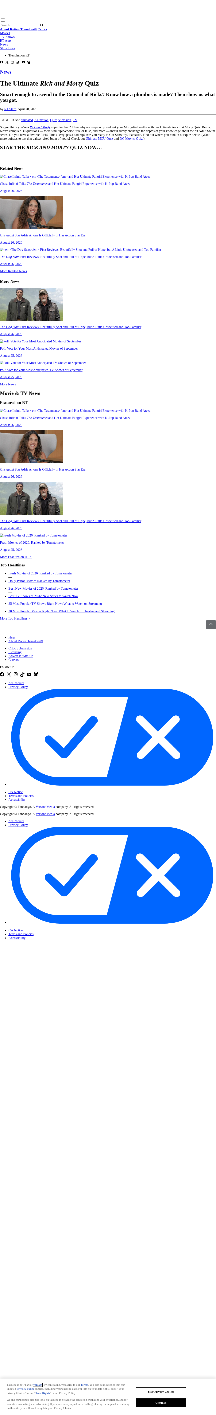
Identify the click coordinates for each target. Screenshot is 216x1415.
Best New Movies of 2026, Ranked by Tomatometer (43, 588)
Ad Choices (16, 683)
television (64, 120)
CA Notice (15, 792)
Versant (37, 1384)
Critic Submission (20, 648)
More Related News (13, 271)
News (4, 44)
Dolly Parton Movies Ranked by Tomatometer (39, 581)
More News (8, 384)
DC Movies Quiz (131, 138)
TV (75, 120)
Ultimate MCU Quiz (99, 138)
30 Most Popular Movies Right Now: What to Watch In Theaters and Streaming (61, 611)
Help (11, 637)
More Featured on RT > (16, 557)
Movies (5, 33)
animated (27, 120)
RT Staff (10, 109)
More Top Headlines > (15, 618)
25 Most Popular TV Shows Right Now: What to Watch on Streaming (55, 603)
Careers (13, 659)
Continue (160, 1402)
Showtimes (7, 48)
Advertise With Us (20, 656)
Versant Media (45, 807)
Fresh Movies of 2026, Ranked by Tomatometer (40, 573)
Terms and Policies (21, 796)
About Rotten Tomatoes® (25, 641)
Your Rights (43, 1393)
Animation (41, 120)
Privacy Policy (18, 687)
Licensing (15, 652)
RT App (5, 40)
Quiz (53, 120)
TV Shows (7, 37)
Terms (84, 1384)
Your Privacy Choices (26, 788)
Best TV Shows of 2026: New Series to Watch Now (43, 596)
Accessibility (17, 799)
